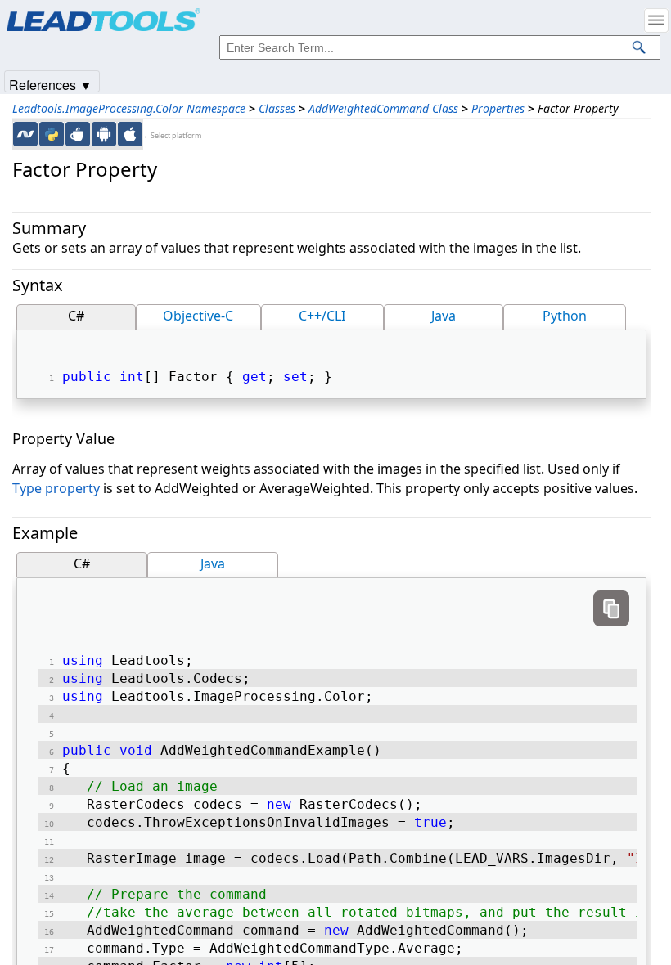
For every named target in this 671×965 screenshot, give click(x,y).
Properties (498, 108)
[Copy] (611, 608)
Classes (277, 108)
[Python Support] (51, 134)
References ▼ (50, 83)
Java (443, 316)
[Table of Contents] (656, 20)
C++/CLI (322, 316)
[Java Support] (77, 134)
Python (565, 316)
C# (76, 316)
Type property (56, 488)
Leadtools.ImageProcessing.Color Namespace (128, 108)
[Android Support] (104, 134)
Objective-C (198, 316)
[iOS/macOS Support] (130, 134)
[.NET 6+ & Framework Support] (25, 134)
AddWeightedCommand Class (383, 108)
